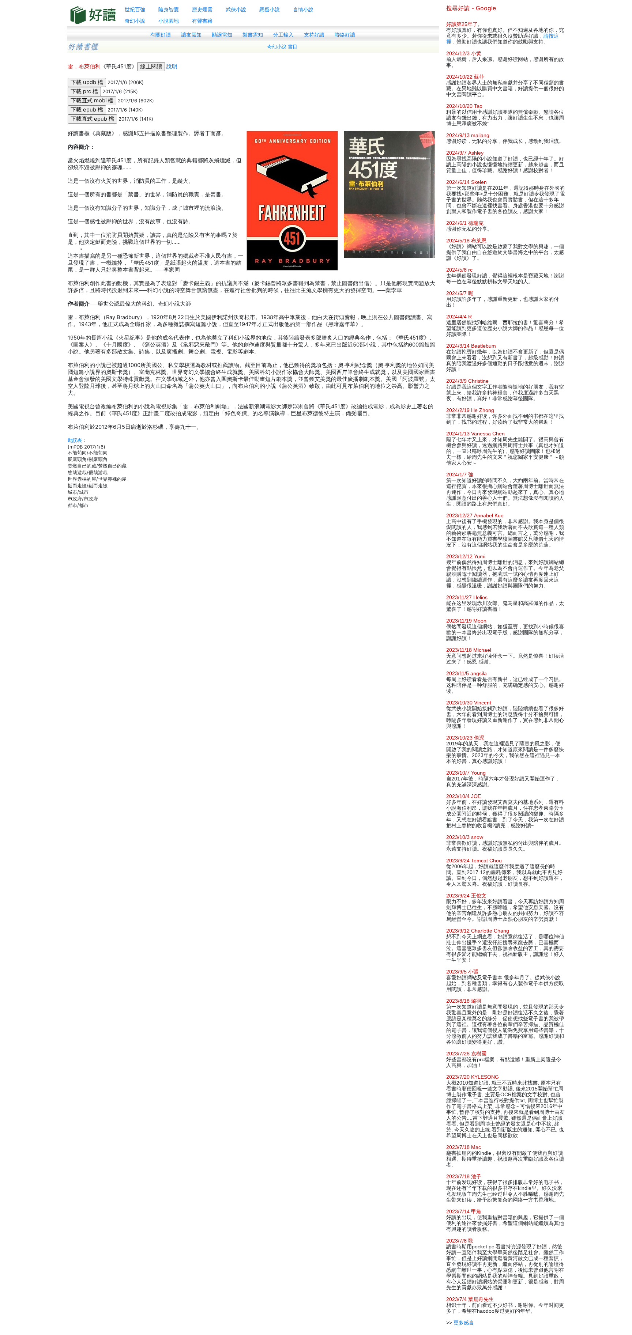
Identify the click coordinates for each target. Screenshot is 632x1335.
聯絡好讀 (345, 35)
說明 (171, 66)
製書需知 (252, 35)
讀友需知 (191, 35)
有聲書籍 (202, 21)
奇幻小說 (135, 21)
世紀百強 (135, 9)
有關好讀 (160, 35)
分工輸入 (283, 35)
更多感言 (464, 1322)
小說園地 (168, 21)
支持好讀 (314, 35)
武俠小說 (236, 9)
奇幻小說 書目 (282, 46)
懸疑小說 (269, 9)
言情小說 (303, 9)
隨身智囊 (168, 9)
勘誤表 (75, 440)
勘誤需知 (222, 35)
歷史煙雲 (202, 9)
